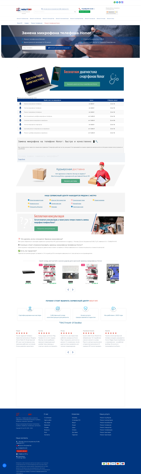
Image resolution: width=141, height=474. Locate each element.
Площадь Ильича (36, 207)
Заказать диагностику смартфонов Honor (82, 84)
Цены (73, 427)
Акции (44, 2)
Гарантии (77, 2)
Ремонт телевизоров (106, 430)
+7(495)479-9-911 (22, 448)
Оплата (38, 2)
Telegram (117, 2)
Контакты (91, 2)
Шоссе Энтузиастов (58, 200)
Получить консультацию (46, 228)
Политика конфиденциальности (38, 471)
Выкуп (74, 422)
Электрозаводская (36, 200)
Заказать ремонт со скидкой (59, 48)
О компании (22, 2)
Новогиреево (99, 200)
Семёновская (56, 203)
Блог (45, 432)
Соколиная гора (79, 200)
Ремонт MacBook (90, 18)
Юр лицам (47, 422)
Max (122, 2)
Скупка (51, 2)
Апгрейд (74, 417)
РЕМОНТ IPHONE (101, 18)
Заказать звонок (22, 451)
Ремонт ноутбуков (35, 18)
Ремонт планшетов (48, 18)
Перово (54, 207)
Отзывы (84, 2)
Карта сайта (47, 420)
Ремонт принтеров (105, 435)
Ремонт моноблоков (62, 18)
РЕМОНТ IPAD (110, 18)
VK (120, 2)
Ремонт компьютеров (76, 18)
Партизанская (78, 207)
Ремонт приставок (105, 432)
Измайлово (77, 203)
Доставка (31, 2)
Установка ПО (76, 420)
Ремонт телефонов (22, 18)
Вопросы (47, 430)
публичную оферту (25, 471)
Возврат (69, 2)
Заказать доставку (70, 181)
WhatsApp (115, 2)
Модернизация (59, 2)
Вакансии (47, 425)
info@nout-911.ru (23, 454)
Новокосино (34, 203)
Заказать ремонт (84, 11)
